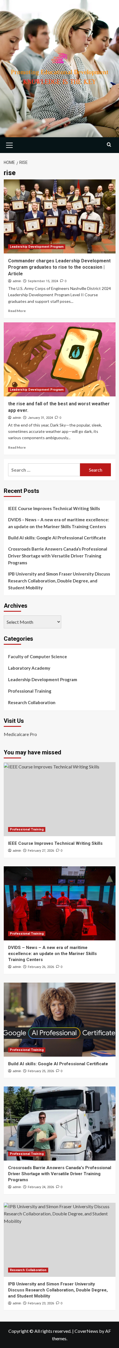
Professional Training (29, 691)
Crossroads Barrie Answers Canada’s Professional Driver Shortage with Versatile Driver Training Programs (57, 555)
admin (17, 281)
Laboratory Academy (29, 668)
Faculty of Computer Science (37, 656)
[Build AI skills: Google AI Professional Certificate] (60, 1020)
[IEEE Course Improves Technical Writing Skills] (60, 799)
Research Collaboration (31, 702)
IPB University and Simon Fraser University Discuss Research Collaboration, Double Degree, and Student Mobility (59, 580)
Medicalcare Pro (20, 734)
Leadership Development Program (37, 247)
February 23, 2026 (41, 1303)
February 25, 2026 (41, 1071)
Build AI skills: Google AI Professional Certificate (57, 537)
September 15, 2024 (43, 281)
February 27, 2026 (41, 851)
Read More (17, 311)
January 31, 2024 (40, 418)
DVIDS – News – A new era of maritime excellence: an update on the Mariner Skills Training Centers (58, 523)
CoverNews (86, 1331)
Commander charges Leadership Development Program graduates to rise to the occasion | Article (59, 267)
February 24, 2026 (41, 1187)
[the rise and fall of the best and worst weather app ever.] (60, 359)
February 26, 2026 (41, 967)
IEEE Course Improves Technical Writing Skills (54, 508)
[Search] (109, 145)
